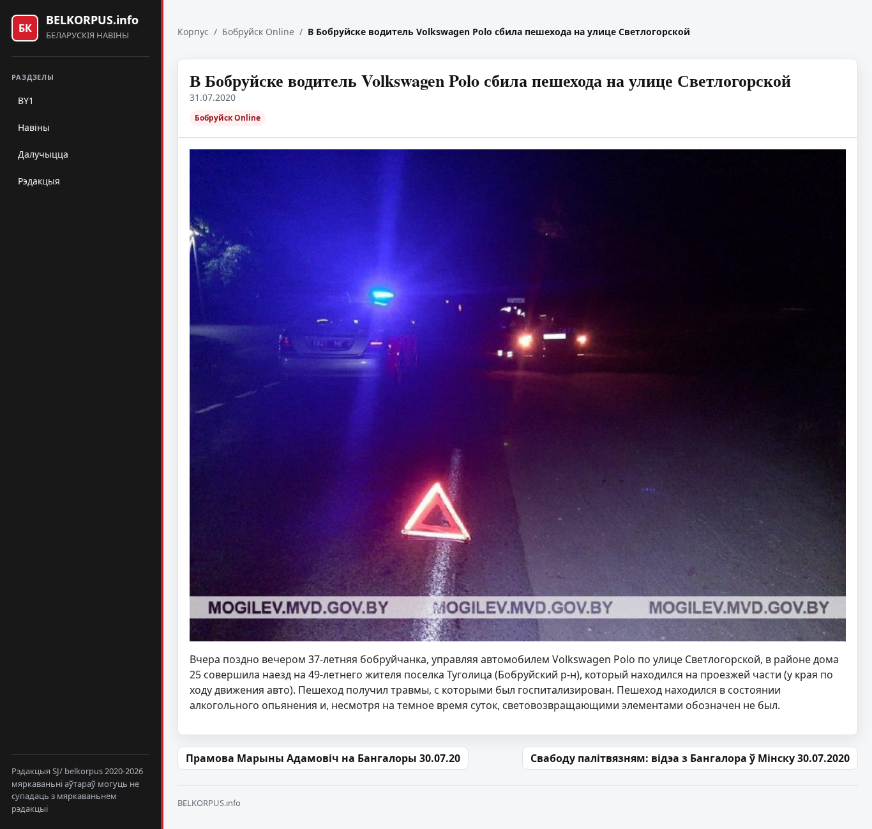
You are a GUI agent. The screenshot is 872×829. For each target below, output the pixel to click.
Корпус (193, 32)
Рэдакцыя (39, 181)
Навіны (34, 127)
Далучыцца (43, 154)
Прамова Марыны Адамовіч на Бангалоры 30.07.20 (323, 758)
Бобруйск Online (258, 32)
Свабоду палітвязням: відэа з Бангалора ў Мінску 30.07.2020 (690, 758)
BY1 (26, 100)
